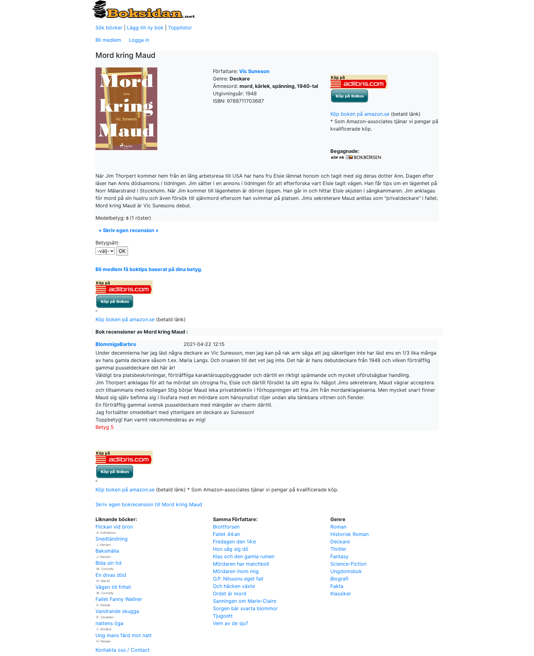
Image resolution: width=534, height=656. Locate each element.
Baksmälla (107, 551)
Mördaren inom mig (236, 571)
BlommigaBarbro (115, 344)
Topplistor (180, 27)
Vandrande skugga (117, 611)
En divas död (110, 575)
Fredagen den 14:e (234, 541)
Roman (338, 527)
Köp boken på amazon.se (359, 114)
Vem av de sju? (230, 623)
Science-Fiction (348, 564)
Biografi (339, 579)
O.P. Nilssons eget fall (238, 579)
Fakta (336, 586)
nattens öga (109, 623)
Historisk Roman (349, 534)
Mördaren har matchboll (241, 564)
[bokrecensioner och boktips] (143, 9)
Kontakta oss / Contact (122, 650)
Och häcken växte (234, 586)
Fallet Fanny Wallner (118, 599)
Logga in (139, 40)
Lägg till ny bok (145, 27)
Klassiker (340, 593)
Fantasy (339, 556)
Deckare (340, 541)
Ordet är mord (229, 593)
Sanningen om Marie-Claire (244, 601)
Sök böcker (108, 27)
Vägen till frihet (113, 587)
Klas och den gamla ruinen (243, 556)
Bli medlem (108, 40)
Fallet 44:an (226, 534)
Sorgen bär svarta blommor (245, 608)
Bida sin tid (108, 563)
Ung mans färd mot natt (123, 635)
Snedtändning (111, 539)
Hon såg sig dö (230, 549)
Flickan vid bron (114, 527)
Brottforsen (226, 527)
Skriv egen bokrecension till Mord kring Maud (148, 504)
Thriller (338, 549)
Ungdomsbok (346, 571)
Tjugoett (223, 616)
